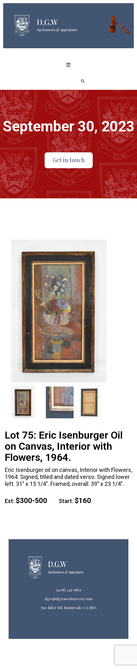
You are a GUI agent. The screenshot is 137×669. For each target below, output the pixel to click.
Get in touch (69, 160)
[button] (68, 65)
